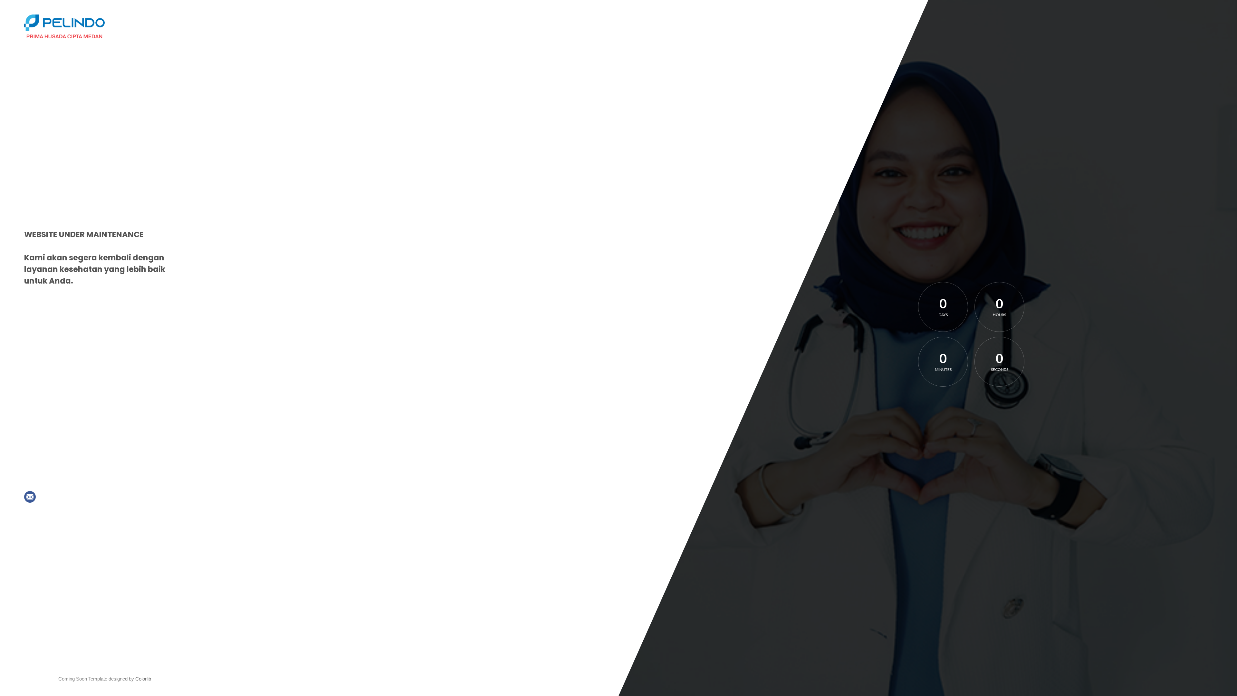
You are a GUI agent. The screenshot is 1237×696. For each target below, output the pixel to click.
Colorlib (143, 679)
